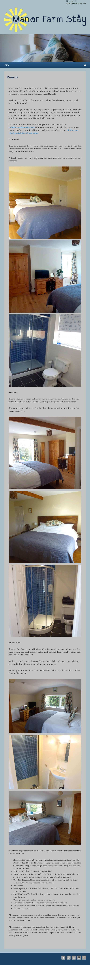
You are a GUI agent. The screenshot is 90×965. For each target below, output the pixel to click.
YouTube (74, 958)
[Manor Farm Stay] (45, 20)
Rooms (12, 77)
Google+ (69, 958)
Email (84, 958)
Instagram (79, 958)
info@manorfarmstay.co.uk (22, 127)
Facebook (63, 958)
